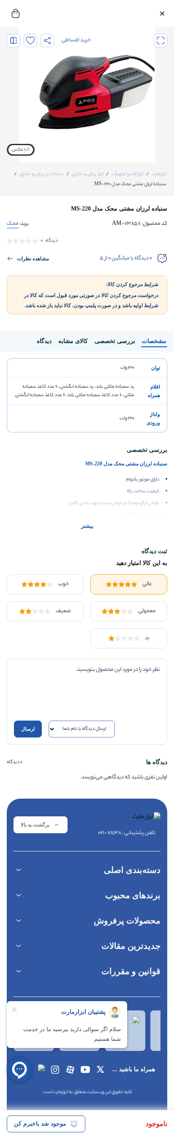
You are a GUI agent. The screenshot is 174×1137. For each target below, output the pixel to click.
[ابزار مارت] (126, 819)
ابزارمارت (159, 174)
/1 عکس (21, 150)
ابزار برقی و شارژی (87, 174)
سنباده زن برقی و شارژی (41, 174)
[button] (162, 13)
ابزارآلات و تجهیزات (127, 174)
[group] (87, 94)
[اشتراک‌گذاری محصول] (47, 40)
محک (13, 223)
